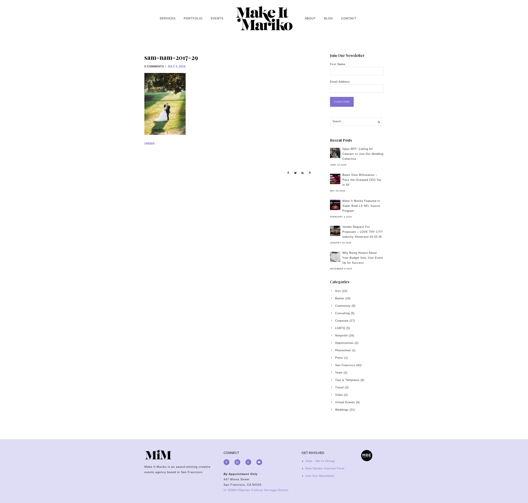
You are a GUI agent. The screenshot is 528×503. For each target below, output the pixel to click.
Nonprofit (341, 335)
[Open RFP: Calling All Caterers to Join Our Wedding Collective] (335, 153)
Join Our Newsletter (320, 475)
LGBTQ (340, 328)
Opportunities (344, 342)
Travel (339, 387)
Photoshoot (343, 350)
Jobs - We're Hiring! (320, 461)
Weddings (342, 409)
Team (339, 372)
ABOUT (310, 18)
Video (339, 394)
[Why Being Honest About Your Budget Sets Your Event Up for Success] (335, 257)
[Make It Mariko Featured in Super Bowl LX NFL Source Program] (335, 205)
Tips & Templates (347, 380)
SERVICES (168, 18)
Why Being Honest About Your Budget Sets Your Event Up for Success (362, 257)
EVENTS (217, 18)
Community (343, 305)
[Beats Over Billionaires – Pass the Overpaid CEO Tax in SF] (335, 179)
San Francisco (345, 365)
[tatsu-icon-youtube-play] (259, 462)
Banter (339, 298)
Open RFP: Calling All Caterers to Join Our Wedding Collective (362, 153)
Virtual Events (345, 402)
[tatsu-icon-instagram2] (238, 462)
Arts (338, 291)
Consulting (342, 313)
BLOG (328, 18)
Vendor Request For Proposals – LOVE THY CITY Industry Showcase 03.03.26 (362, 231)
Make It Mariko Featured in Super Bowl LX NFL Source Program (361, 205)
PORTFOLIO (193, 18)
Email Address (340, 81)
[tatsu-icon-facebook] (227, 462)
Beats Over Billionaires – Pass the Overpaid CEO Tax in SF (362, 179)
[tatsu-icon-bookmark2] (249, 462)
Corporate (342, 320)
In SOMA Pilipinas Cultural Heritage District (256, 490)
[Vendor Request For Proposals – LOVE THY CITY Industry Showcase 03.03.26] (335, 231)
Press (339, 357)
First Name (337, 64)
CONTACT (348, 18)
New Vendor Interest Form (325, 468)
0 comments (154, 66)
